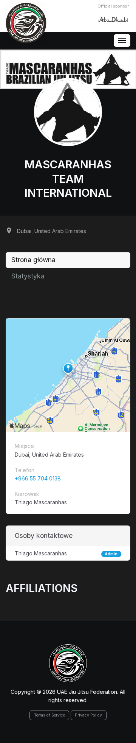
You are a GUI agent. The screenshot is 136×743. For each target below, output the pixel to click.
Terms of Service (49, 715)
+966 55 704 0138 (38, 478)
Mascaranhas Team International (68, 178)
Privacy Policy (88, 715)
